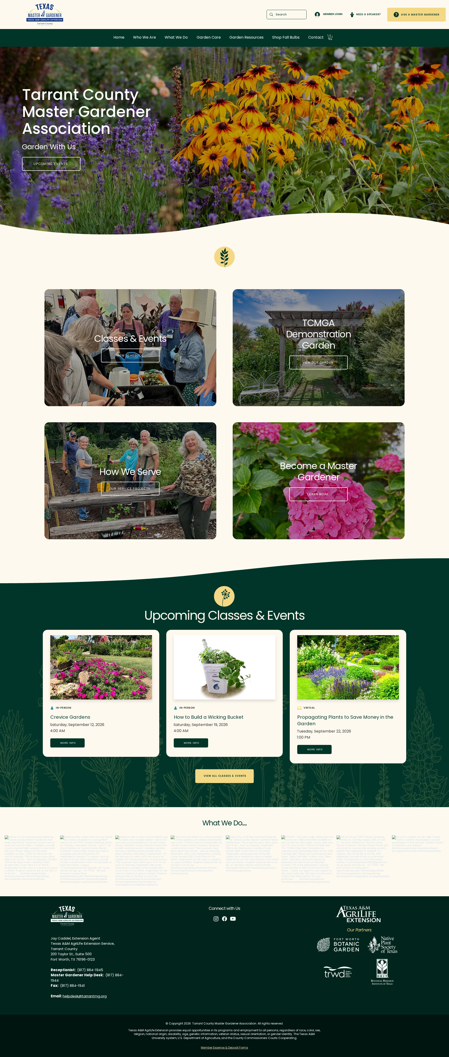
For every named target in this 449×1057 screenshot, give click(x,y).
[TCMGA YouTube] (233, 918)
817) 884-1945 (91, 969)
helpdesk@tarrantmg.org (85, 996)
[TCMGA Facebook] (224, 918)
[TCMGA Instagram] (216, 918)
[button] (144, 37)
